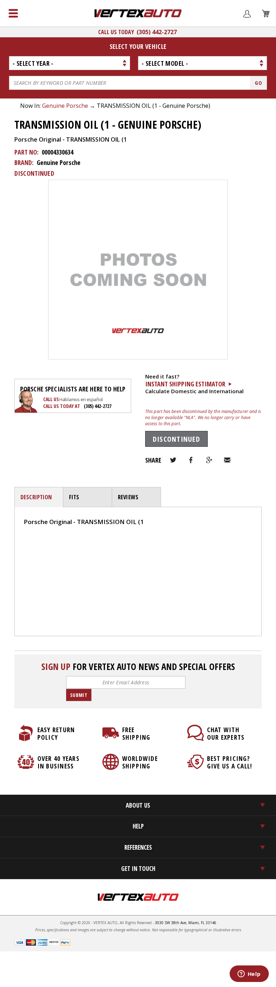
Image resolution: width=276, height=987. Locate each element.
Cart (261, 26)
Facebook (191, 460)
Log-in (32, 546)
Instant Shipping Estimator (185, 384)
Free (136, 733)
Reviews (128, 497)
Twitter (173, 460)
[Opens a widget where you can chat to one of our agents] (249, 974)
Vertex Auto (138, 897)
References (138, 847)
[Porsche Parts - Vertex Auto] (138, 13)
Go (258, 82)
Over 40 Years (58, 762)
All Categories (13, 13)
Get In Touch (138, 868)
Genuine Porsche (65, 106)
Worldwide (140, 762)
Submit (78, 695)
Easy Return (56, 733)
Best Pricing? (229, 762)
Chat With (226, 733)
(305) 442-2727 (157, 32)
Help (138, 826)
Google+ (209, 460)
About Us (138, 805)
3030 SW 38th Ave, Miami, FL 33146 (185, 922)
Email (227, 460)
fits (74, 497)
